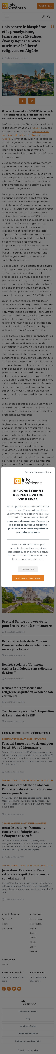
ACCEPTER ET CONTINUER (28, 578)
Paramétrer (28, 569)
